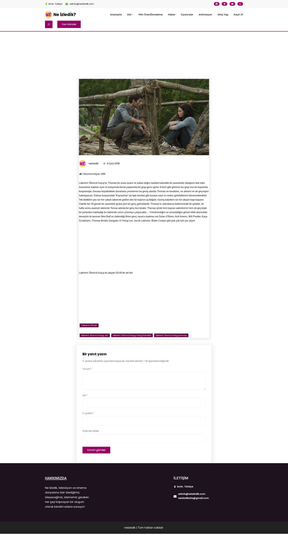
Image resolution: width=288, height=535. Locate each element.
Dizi (129, 14)
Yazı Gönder (69, 24)
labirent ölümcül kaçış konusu (171, 335)
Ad (84, 395)
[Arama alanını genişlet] (48, 24)
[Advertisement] (144, 54)
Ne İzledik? (64, 15)
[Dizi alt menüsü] (132, 14)
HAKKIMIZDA (56, 478)
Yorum (87, 369)
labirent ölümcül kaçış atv (94, 335)
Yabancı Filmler (89, 325)
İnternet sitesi (90, 431)
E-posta (88, 413)
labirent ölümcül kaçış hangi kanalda (132, 335)
